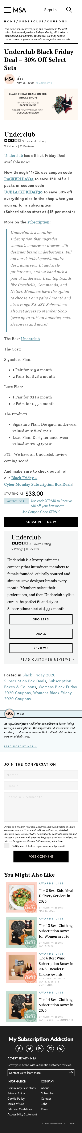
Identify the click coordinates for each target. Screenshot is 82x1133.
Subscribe (47, 1093)
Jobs (44, 1104)
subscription (39, 222)
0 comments (44, 82)
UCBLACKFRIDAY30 (23, 192)
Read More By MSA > (20, 746)
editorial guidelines (34, 35)
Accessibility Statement (22, 1114)
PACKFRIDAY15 (19, 179)
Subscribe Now (41, 522)
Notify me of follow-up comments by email (38, 846)
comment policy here (51, 841)
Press (44, 1109)
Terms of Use (16, 1104)
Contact (46, 1098)
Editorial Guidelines (20, 1109)
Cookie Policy (16, 1098)
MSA (20, 79)
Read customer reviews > (48, 659)
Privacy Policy (16, 1093)
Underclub (13, 155)
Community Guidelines (22, 1088)
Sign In (50, 9)
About (45, 1088)
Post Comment (41, 856)
